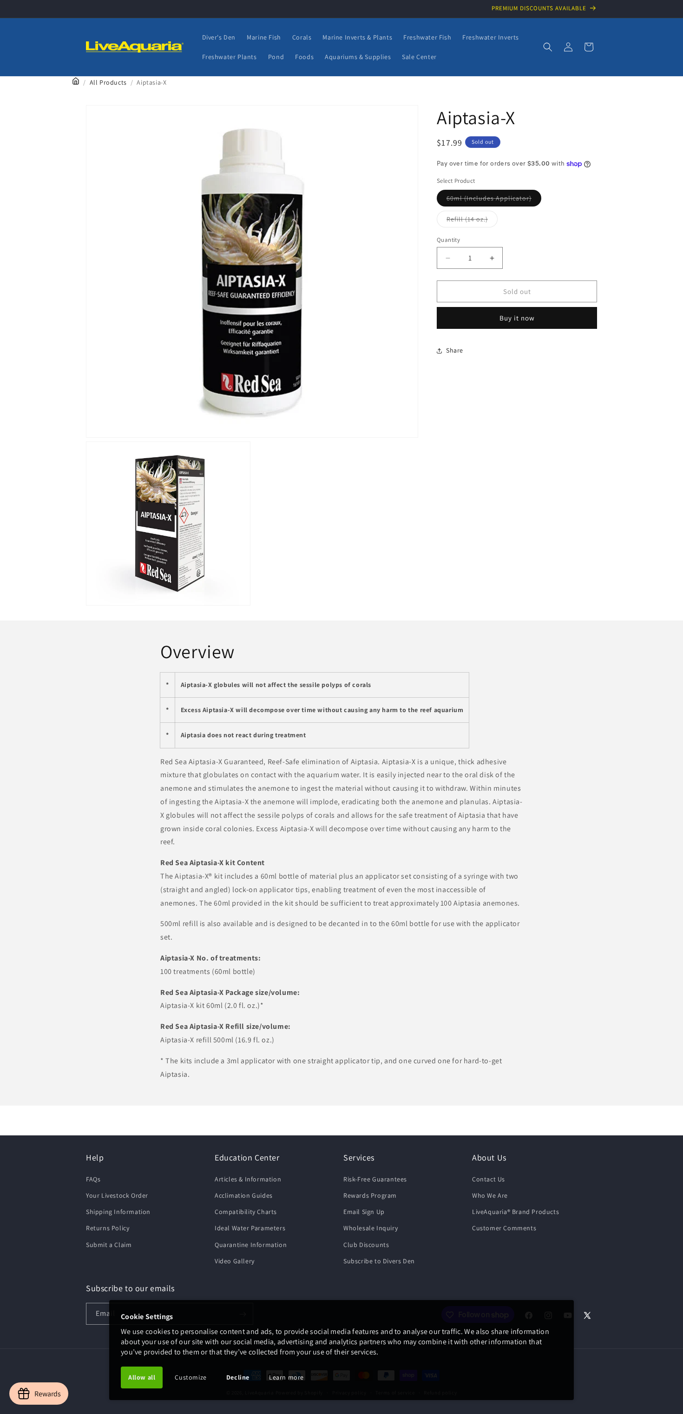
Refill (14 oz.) (472, 220)
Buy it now (517, 317)
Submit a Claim (108, 1244)
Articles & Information (248, 1178)
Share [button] (454, 350)
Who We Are (490, 1195)
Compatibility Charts (246, 1211)
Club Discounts (366, 1244)
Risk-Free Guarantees (375, 1178)
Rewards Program (370, 1195)
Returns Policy (107, 1228)
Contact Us (488, 1178)
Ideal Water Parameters (250, 1228)
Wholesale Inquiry (370, 1228)
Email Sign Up (364, 1211)
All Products (108, 82)
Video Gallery (235, 1260)
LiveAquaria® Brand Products (515, 1211)
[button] (548, 47)
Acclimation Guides (244, 1195)
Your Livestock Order (117, 1195)
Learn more (286, 1377)
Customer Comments (504, 1228)
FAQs (93, 1178)
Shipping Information (118, 1211)
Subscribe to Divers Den (379, 1260)
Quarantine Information (251, 1244)
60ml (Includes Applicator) (494, 200)
